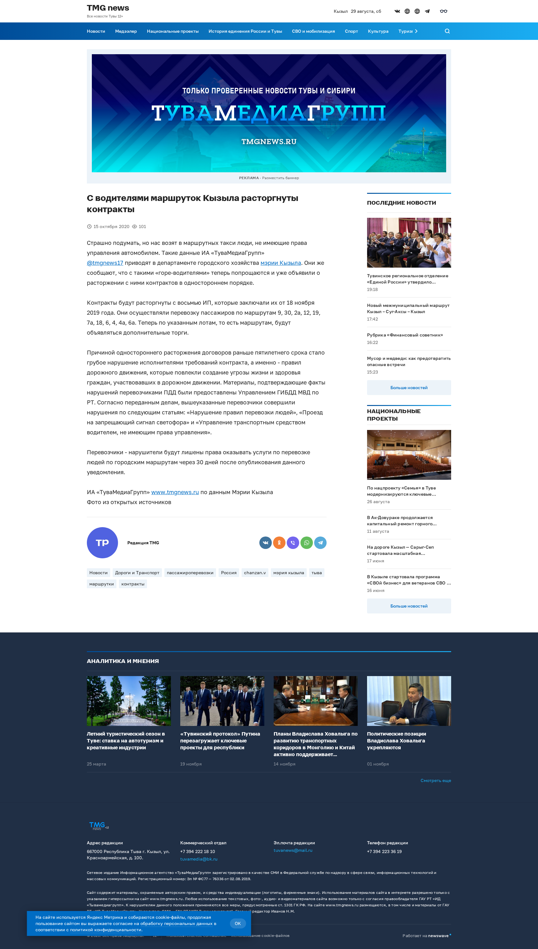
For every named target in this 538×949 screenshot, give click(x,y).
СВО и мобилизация (313, 31)
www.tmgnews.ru (175, 492)
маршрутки (101, 583)
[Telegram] (320, 542)
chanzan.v (255, 572)
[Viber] (293, 542)
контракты (132, 583)
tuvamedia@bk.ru (198, 858)
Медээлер (126, 31)
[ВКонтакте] (265, 542)
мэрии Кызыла (281, 262)
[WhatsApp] (306, 542)
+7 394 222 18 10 (197, 851)
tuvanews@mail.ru (293, 850)
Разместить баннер (280, 177)
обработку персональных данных (176, 923)
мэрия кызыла (288, 572)
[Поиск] (447, 31)
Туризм (407, 31)
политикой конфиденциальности (105, 929)
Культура (378, 31)
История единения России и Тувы (245, 31)
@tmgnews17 (105, 262)
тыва (317, 572)
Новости (96, 31)
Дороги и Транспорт (137, 572)
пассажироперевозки (190, 572)
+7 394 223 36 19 (384, 851)
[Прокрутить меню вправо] (416, 31)
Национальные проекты (173, 31)
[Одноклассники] (279, 542)
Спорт (351, 31)
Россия (229, 572)
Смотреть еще (436, 780)
